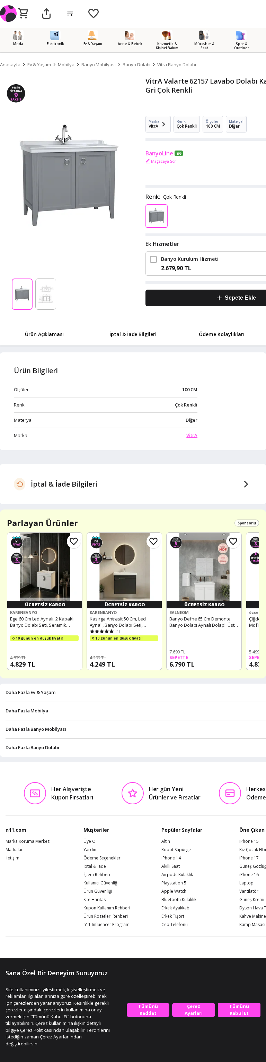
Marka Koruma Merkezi (28, 841)
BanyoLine (159, 153)
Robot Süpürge (176, 850)
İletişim (12, 858)
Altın (165, 841)
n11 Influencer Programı (107, 924)
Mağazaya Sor (163, 161)
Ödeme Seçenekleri (102, 858)
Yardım (90, 850)
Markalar (14, 850)
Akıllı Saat (170, 866)
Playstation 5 (173, 883)
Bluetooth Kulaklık (178, 899)
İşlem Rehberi (96, 874)
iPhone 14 (171, 858)
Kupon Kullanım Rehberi (106, 908)
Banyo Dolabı (136, 64)
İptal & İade (94, 866)
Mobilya (66, 64)
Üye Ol (90, 841)
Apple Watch (173, 891)
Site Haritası (95, 899)
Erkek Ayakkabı (175, 908)
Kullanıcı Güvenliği (100, 883)
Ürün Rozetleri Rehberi (105, 916)
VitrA (191, 435)
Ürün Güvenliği (97, 891)
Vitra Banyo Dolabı (176, 64)
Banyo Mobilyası (98, 64)
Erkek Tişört (172, 916)
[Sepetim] (23, 13)
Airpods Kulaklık (177, 874)
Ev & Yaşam (39, 64)
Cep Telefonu (174, 924)
